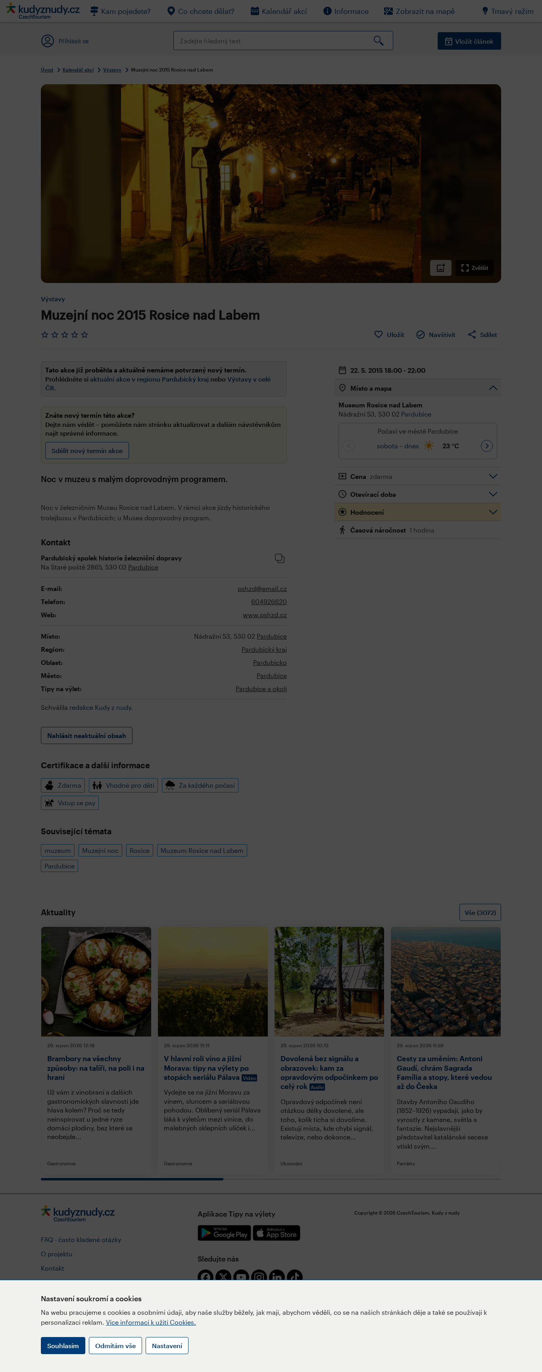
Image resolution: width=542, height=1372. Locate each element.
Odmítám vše (115, 1345)
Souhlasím (63, 1345)
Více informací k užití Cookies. (151, 1322)
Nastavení (167, 1345)
